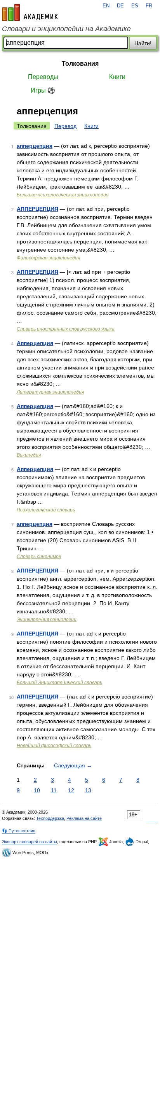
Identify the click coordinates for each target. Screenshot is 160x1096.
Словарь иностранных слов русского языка (66, 329)
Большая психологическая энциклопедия (62, 195)
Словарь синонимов (39, 556)
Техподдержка (50, 818)
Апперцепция (35, 343)
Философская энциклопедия (48, 258)
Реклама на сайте (84, 818)
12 (71, 790)
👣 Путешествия (18, 830)
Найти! (142, 43)
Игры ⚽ (43, 90)
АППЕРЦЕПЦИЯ (37, 209)
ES (134, 6)
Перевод (65, 126)
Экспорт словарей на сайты (29, 841)
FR (149, 6)
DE (120, 6)
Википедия (29, 455)
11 (54, 790)
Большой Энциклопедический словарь (59, 682)
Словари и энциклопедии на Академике (66, 29)
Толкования (80, 63)
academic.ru (30, 12)
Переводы (43, 77)
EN (106, 6)
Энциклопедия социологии (47, 619)
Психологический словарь (46, 510)
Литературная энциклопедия (50, 392)
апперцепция (34, 146)
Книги (117, 77)
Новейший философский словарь (54, 745)
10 (37, 790)
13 (88, 790)
